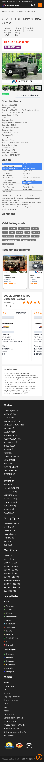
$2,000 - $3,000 (11, 570)
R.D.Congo (10, 641)
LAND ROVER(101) (12, 488)
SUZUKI (12, 11)
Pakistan (10, 654)
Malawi (9, 613)
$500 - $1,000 (10, 559)
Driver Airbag (8, 236)
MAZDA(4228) (10, 432)
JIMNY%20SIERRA (27, 11)
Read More (14, 346)
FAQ (5, 690)
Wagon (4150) (10, 534)
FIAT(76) (7, 477)
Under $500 (9, 556)
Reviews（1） (9, 302)
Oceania (9, 657)
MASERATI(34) (10, 492)
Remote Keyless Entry (11, 240)
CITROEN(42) (9, 474)
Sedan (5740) (9, 531)
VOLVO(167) (9, 509)
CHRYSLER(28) (10, 470)
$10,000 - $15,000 (12, 580)
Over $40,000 (10, 591)
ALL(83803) (9, 513)
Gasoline (36, 232)
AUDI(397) (8, 449)
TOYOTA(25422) (11, 411)
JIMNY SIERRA (24, 228)
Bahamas (10, 661)
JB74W (34, 228)
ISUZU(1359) (9, 446)
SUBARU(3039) (10, 435)
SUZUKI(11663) (10, 442)
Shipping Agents (11, 700)
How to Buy (9, 686)
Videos (6, 711)
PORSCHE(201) (10, 502)
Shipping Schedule (12, 697)
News (6, 704)
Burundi (9, 645)
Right (27, 232)
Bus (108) (8, 545)
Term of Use (9, 714)
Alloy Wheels (8, 244)
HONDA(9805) (10, 418)
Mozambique (11, 617)
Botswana (10, 624)
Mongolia (10, 672)
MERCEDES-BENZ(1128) (14, 425)
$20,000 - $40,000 (12, 587)
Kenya (9, 631)
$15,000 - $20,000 (12, 584)
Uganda (9, 634)
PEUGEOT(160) (10, 499)
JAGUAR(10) (9, 481)
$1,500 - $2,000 (11, 566)
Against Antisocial (11, 728)
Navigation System (28, 240)
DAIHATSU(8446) (12, 456)
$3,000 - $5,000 (11, 573)
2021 (5, 228)
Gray (12, 232)
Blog (5, 707)
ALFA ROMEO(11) (11, 467)
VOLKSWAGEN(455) (12, 439)
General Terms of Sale (13, 718)
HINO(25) (8, 463)
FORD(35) (8, 453)
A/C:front (35, 236)
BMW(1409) (9, 428)
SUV (5, 232)
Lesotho (9, 620)
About (6, 682)
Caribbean (10, 665)
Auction (7, 693)
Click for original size (29, 95)
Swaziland (10, 668)
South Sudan (12, 638)
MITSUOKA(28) (10, 495)
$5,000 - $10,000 (11, 577)
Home (4, 11)
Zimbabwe (10, 627)
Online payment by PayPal (15, 732)
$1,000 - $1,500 (10, 563)
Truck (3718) (9, 538)
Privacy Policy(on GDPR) (14, 725)
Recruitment (9, 735)
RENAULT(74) (10, 506)
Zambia (9, 610)
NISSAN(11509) (10, 414)
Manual (19, 232)
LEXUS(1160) (9, 460)
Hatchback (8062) (11, 524)
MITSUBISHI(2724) (12, 421)
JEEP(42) (8, 485)
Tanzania (10, 606)
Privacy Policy (10, 721)
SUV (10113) (9, 527)
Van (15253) (9, 541)
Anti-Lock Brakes (22, 236)
